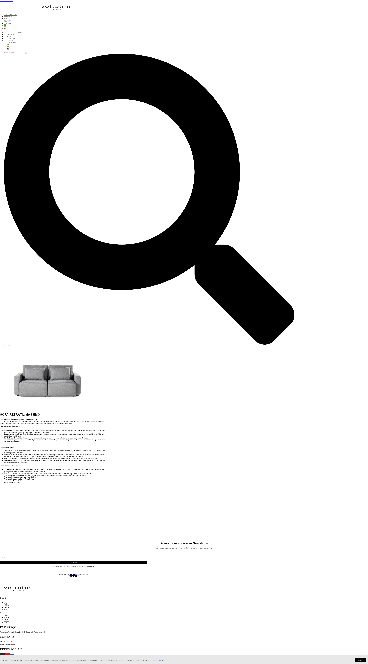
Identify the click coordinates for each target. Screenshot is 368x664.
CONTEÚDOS (8, 23)
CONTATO (7, 22)
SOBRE (6, 18)
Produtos (7, 16)
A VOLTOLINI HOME (10, 15)
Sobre (5, 609)
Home (6, 602)
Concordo (360, 660)
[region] (184, 659)
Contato (6, 607)
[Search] (26, 53)
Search (6, 52)
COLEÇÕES (7, 20)
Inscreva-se (74, 562)
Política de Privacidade (158, 660)
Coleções (6, 606)
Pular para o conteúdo (6, 1)
